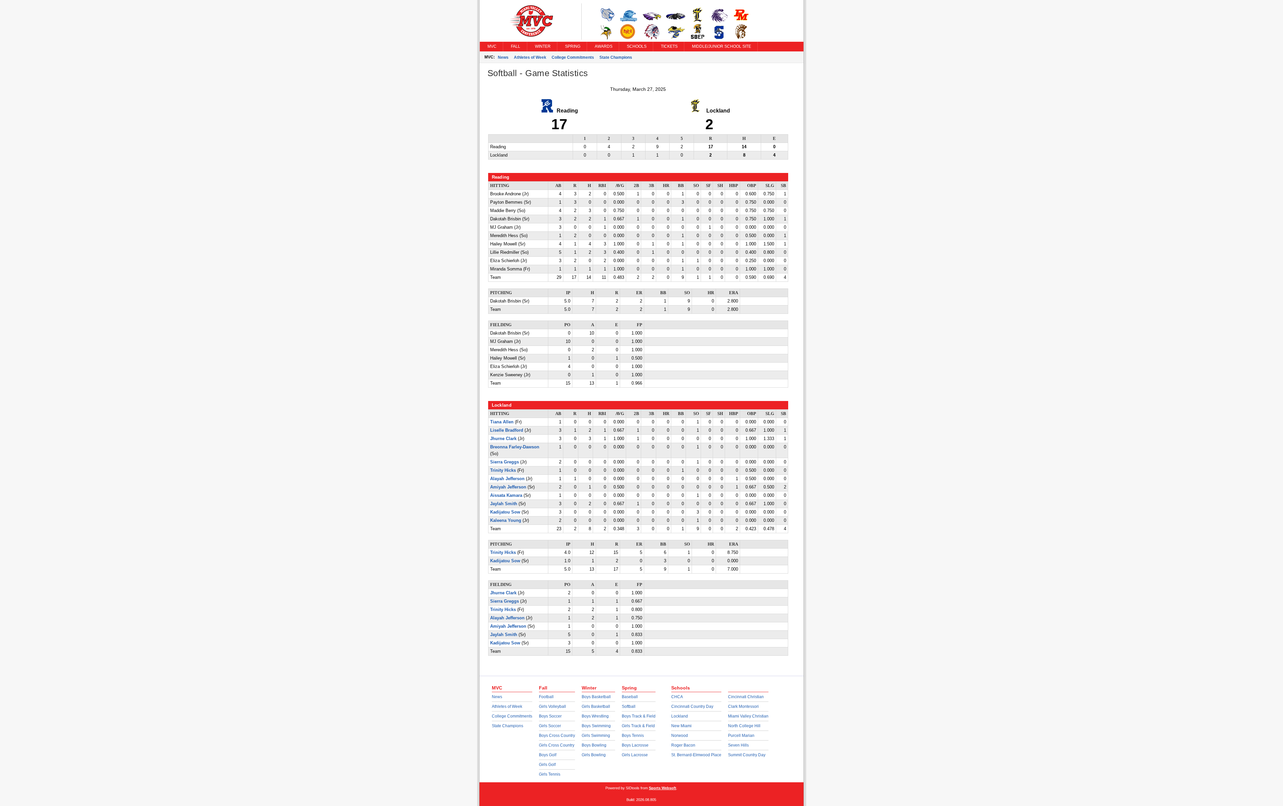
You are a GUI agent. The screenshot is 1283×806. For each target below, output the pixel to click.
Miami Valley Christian (748, 716)
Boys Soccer (550, 716)
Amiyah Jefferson (508, 487)
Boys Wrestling (595, 716)
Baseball (630, 696)
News (503, 57)
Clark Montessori (743, 706)
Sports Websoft (662, 788)
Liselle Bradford (506, 430)
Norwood (679, 735)
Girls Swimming (596, 735)
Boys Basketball (596, 696)
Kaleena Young (505, 520)
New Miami (681, 726)
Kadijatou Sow (505, 512)
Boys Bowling (594, 745)
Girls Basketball (596, 706)
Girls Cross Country (556, 745)
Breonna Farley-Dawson (514, 447)
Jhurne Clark (503, 438)
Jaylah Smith (503, 503)
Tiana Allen (502, 422)
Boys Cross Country (557, 735)
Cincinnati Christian (746, 696)
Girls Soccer (550, 726)
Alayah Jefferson (507, 478)
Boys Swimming (596, 726)
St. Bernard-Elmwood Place (696, 755)
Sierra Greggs (504, 462)
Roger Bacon (683, 745)
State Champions (615, 57)
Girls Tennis (549, 774)
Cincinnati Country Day (692, 706)
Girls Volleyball (552, 706)
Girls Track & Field (638, 726)
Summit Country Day (746, 755)
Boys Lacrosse (635, 745)
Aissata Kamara (506, 495)
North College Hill (744, 726)
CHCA (677, 696)
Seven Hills (738, 745)
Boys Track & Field (639, 716)
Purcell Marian (741, 735)
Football (546, 696)
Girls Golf (547, 764)
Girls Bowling (594, 755)
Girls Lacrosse (635, 755)
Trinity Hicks (503, 470)
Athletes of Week (530, 57)
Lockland (679, 716)
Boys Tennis (633, 735)
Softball (628, 706)
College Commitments (573, 57)
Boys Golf (547, 755)
